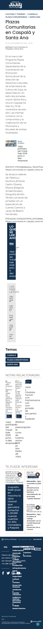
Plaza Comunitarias (17, 360)
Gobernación (33, 477)
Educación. (31, 481)
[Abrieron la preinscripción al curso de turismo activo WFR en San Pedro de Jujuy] (18, 418)
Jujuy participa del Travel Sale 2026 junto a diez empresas (23, 153)
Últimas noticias (37, 549)
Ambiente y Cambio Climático (16, 592)
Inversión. (13, 487)
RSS (3, 619)
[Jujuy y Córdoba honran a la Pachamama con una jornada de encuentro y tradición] (28, 383)
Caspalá (11, 355)
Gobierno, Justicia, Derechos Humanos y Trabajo (16, 601)
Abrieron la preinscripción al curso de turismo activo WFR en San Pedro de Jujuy (23, 439)
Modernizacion (18, 608)
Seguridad (17, 576)
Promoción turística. (14, 248)
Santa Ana (12, 364)
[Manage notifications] (38, 624)
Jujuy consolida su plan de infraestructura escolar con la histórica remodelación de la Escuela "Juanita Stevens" (34, 490)
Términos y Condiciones (9, 616)
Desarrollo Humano (17, 586)
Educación (17, 574)
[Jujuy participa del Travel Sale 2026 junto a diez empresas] (11, 145)
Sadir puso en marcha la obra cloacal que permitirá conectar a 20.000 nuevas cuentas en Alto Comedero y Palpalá (14, 508)
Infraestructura (19, 568)
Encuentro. (31, 514)
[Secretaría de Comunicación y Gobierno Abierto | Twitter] (8, 572)
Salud (14, 571)
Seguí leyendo (21, 142)
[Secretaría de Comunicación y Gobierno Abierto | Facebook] (3, 572)
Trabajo (15, 559)
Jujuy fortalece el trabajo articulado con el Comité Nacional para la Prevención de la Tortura (34, 522)
